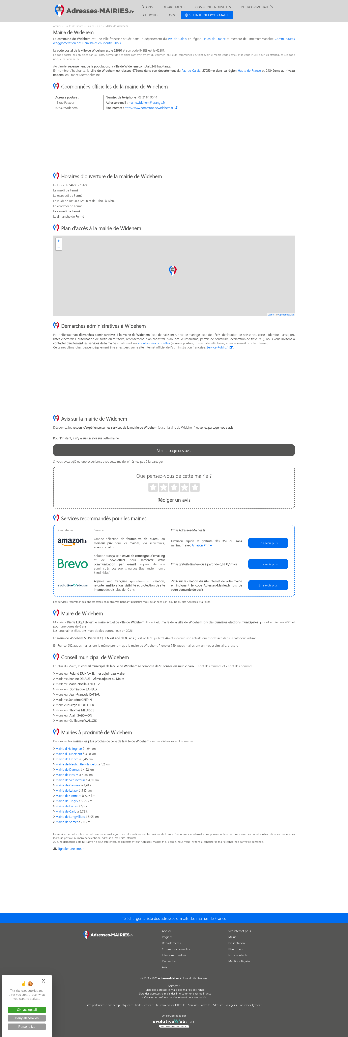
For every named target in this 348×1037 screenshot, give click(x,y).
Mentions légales (239, 961)
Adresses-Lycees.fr (251, 1005)
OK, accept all (27, 1009)
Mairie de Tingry (67, 801)
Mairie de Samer (67, 822)
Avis (172, 15)
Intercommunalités (257, 7)
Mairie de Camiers (68, 785)
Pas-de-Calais (177, 38)
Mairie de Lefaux (67, 790)
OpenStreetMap (286, 314)
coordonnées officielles (154, 343)
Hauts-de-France (214, 38)
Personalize (26, 1026)
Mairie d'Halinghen (69, 748)
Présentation (236, 943)
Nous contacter (238, 955)
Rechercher (149, 15)
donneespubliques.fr (120, 1005)
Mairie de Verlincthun (70, 780)
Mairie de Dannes (68, 769)
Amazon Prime (202, 545)
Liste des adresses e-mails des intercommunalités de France (175, 993)
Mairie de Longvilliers (70, 816)
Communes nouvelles (213, 7)
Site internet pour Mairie (208, 15)
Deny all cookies (27, 1018)
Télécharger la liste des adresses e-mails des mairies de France (174, 918)
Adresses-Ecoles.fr (199, 1005)
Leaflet (271, 314)
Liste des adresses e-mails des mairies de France (175, 990)
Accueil (166, 931)
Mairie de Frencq (67, 759)
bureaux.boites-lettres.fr (170, 1005)
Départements (174, 7)
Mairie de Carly (66, 811)
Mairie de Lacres (67, 806)
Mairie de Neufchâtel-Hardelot (76, 764)
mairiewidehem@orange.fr (146, 102)
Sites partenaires (96, 1005)
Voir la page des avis (174, 450)
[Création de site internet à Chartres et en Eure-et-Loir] (174, 1022)
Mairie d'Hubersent (69, 754)
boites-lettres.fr (144, 1005)
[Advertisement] (174, 141)
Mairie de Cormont (68, 795)
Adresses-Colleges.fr (224, 1005)
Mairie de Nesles (67, 774)
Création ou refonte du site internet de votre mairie (175, 997)
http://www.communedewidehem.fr (149, 107)
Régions (146, 7)
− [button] (58, 247)
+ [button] (58, 240)
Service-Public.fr (218, 347)
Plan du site (235, 949)
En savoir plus (268, 543)
